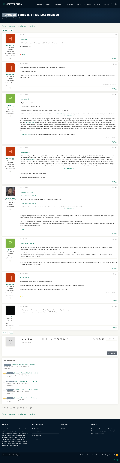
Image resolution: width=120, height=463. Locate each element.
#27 (116, 274)
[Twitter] (95, 437)
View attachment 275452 (28, 196)
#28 (116, 306)
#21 (116, 35)
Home (111, 455)
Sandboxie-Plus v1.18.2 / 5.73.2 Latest (22, 398)
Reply (115, 58)
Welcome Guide (36, 435)
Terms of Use (91, 455)
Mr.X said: (24, 39)
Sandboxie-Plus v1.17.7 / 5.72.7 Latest (22, 389)
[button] (43, 4)
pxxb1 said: (24, 152)
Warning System (36, 432)
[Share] (113, 35)
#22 (116, 64)
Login (63, 428)
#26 (116, 239)
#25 (116, 187)
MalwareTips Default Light (11, 455)
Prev (5, 30)
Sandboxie (7, 368)
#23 (116, 94)
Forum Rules (35, 428)
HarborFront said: (26, 192)
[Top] (114, 454)
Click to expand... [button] (68, 115)
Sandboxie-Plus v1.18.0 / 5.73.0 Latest (22, 381)
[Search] (116, 4)
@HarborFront (30, 122)
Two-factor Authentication (39, 439)
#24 (116, 147)
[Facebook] (92, 437)
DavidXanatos (7, 18)
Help (106, 455)
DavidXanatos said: (26, 243)
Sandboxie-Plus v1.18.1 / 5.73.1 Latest (20, 364)
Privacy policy (100, 455)
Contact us (83, 455)
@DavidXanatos (24, 277)
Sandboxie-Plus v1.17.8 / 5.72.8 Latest (22, 373)
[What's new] (112, 4)
